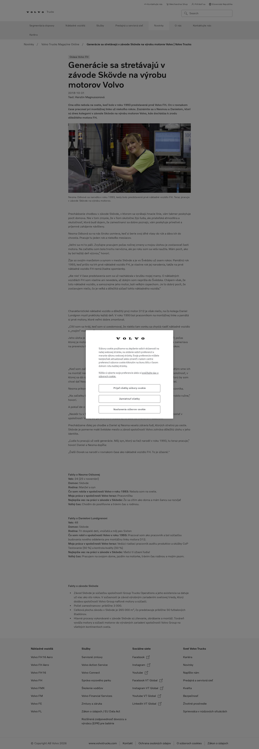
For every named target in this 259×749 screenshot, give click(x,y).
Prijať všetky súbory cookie (129, 388)
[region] (129, 374)
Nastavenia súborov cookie (129, 409)
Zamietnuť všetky (129, 398)
